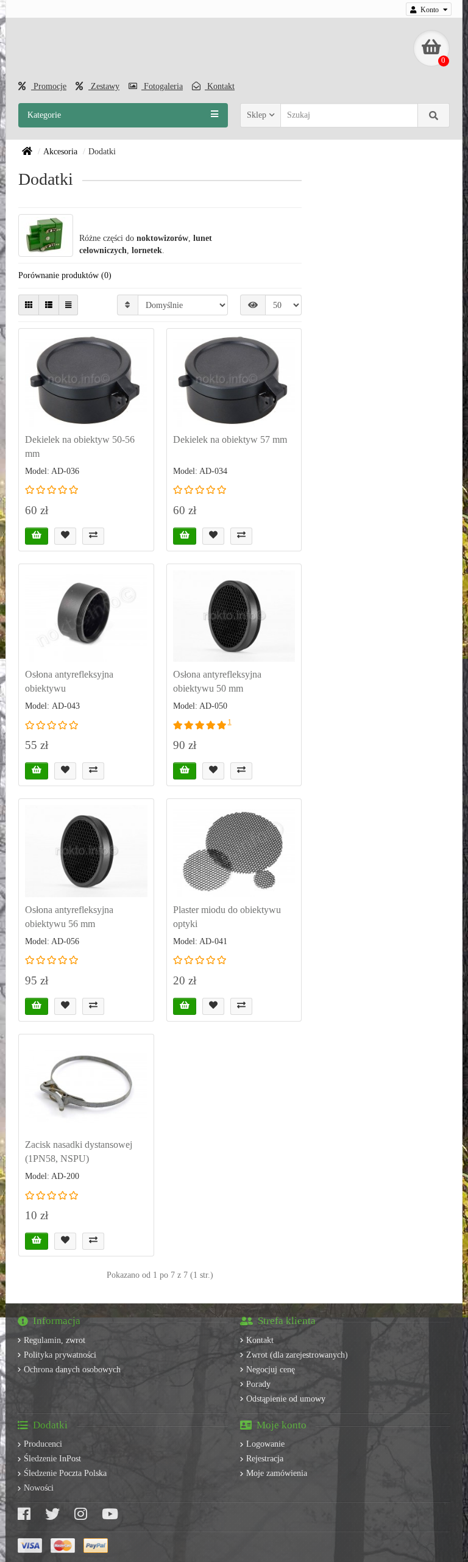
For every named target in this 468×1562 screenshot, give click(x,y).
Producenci (43, 1444)
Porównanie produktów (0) (65, 275)
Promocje (48, 86)
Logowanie (265, 1444)
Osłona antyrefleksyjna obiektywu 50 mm (217, 681)
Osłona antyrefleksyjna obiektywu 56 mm (69, 917)
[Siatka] (28, 305)
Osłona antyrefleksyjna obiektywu (69, 681)
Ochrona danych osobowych (72, 1369)
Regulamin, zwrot (54, 1340)
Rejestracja (264, 1458)
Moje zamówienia (276, 1473)
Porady (258, 1384)
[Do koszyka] (36, 536)
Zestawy (103, 86)
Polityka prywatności (60, 1355)
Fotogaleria (162, 86)
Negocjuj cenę (270, 1369)
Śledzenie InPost (52, 1458)
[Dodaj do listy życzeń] (65, 536)
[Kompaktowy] (68, 305)
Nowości (39, 1487)
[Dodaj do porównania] (93, 536)
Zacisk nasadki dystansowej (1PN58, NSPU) (78, 1151)
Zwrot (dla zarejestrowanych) (297, 1355)
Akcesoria (60, 151)
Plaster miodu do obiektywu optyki (227, 917)
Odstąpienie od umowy (285, 1398)
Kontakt (220, 86)
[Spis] (48, 305)
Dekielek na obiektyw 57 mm (230, 439)
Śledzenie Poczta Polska (65, 1473)
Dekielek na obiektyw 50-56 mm (80, 446)
